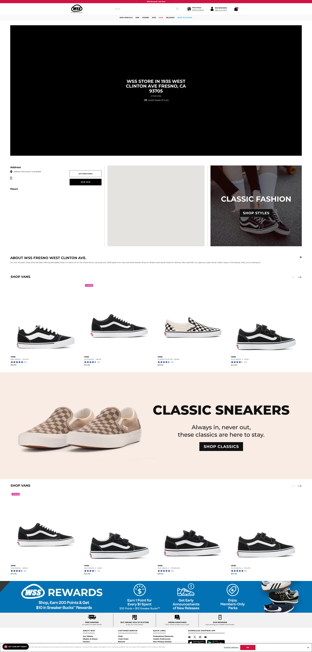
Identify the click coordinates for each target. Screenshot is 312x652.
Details (99, 624)
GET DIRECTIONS (86, 174)
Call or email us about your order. (177, 624)
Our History (88, 636)
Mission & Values (90, 639)
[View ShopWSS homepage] (77, 8)
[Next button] (175, 1)
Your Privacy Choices (162, 642)
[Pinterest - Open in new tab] (195, 637)
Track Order (123, 639)
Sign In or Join (221, 10)
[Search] (177, 9)
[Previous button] (136, 1)
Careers (86, 642)
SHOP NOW (85, 182)
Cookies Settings (231, 647)
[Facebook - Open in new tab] (189, 637)
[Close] (308, 647)
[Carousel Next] (299, 277)
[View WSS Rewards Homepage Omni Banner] (156, 597)
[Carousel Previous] (294, 277)
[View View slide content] (156, 425)
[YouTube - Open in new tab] (205, 637)
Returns (121, 642)
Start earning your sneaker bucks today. (220, 624)
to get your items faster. (134, 624)
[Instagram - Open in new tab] (200, 637)
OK (248, 647)
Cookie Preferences (161, 639)
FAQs (120, 636)
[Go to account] (212, 8)
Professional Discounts (163, 636)
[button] (195, 8)
